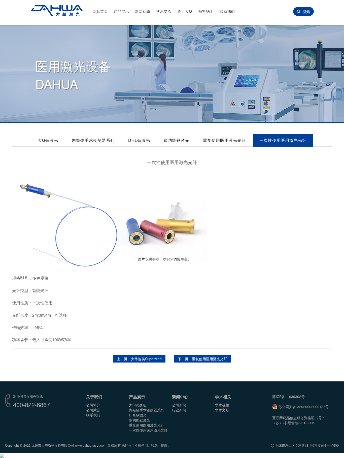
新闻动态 (142, 11)
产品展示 (121, 11)
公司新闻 (179, 404)
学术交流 (163, 11)
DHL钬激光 (139, 140)
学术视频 (222, 404)
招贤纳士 (206, 11)
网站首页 (100, 11)
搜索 (306, 11)
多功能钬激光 (176, 140)
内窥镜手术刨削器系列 (93, 140)
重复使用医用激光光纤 (224, 140)
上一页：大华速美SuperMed (139, 358)
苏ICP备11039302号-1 (290, 396)
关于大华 (184, 11)
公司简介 (93, 404)
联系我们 (227, 11)
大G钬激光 (48, 140)
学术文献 (222, 409)
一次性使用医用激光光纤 (282, 140)
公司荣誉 (93, 409)
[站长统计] (2, 455)
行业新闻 (179, 409)
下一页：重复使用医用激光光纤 (202, 358)
